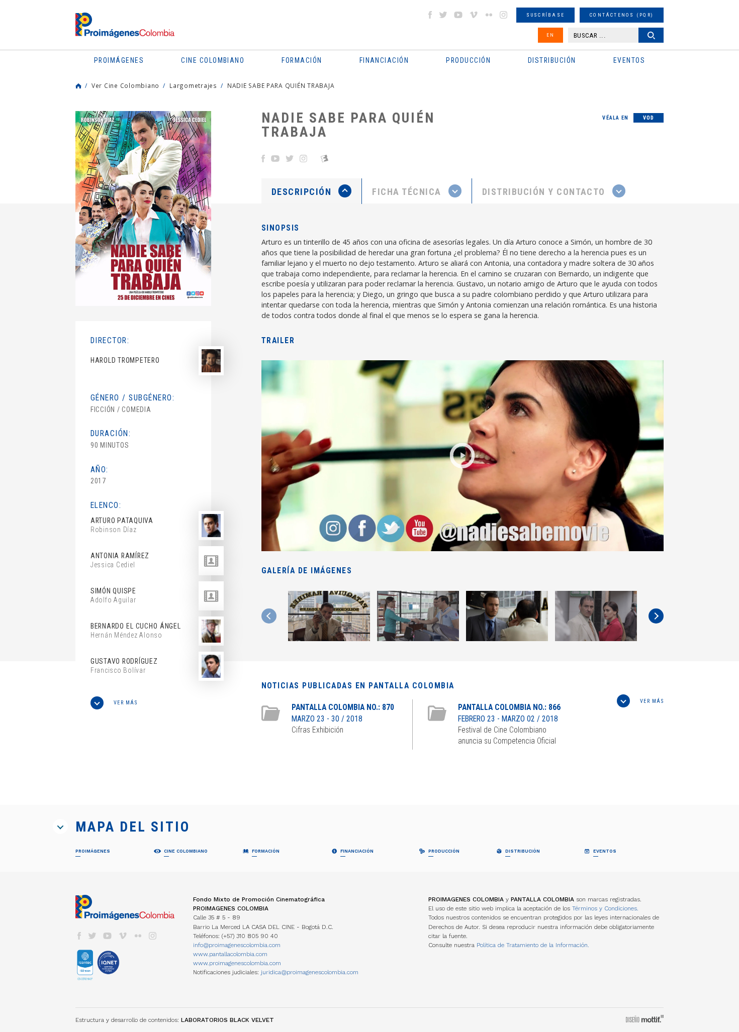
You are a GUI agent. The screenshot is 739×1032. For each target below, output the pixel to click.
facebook (429, 15)
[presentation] (311, 190)
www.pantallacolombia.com (230, 954)
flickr (489, 15)
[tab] (311, 191)
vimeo (474, 15)
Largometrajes (193, 85)
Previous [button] (268, 616)
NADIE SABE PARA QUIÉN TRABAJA (281, 85)
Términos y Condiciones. (605, 908)
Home (78, 85)
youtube (458, 15)
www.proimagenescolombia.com (237, 963)
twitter (443, 15)
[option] (143, 208)
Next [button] (656, 616)
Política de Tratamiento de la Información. (533, 945)
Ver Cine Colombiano (125, 85)
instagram (504, 15)
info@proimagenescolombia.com (237, 945)
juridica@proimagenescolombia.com (309, 972)
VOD (649, 118)
